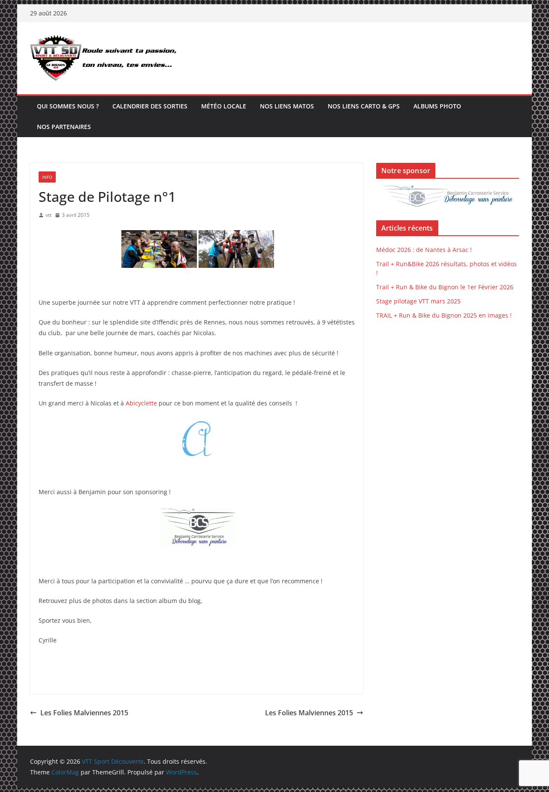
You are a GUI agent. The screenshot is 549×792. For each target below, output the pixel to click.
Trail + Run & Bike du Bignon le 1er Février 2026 (444, 287)
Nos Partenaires (64, 127)
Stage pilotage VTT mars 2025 (418, 301)
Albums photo (437, 106)
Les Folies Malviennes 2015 (84, 712)
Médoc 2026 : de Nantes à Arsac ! (424, 250)
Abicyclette (142, 403)
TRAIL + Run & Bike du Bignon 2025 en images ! (444, 315)
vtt (48, 215)
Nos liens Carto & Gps (364, 106)
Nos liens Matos (287, 106)
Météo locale (223, 106)
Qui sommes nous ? (68, 106)
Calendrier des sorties (149, 106)
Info (47, 177)
